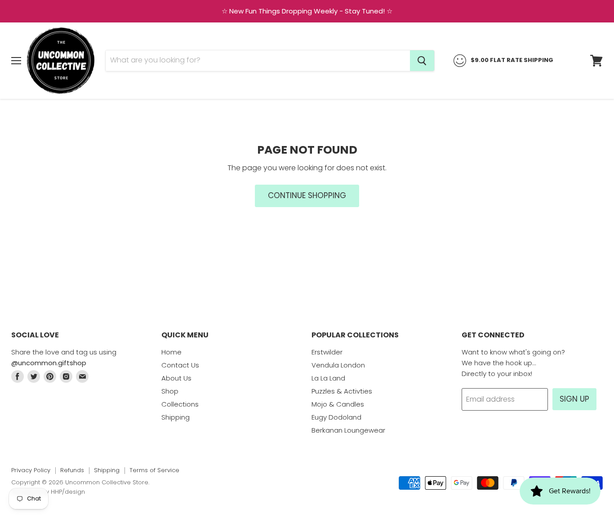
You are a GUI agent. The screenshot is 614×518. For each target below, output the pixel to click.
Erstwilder (327, 352)
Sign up (574, 399)
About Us (176, 378)
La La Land (328, 378)
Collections (180, 404)
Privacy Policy (30, 470)
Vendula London (338, 365)
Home (171, 352)
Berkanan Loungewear (348, 430)
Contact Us (180, 365)
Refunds (72, 470)
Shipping (175, 417)
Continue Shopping (307, 195)
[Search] (422, 60)
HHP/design (68, 491)
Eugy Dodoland (336, 417)
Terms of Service (154, 470)
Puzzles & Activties (341, 391)
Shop (169, 391)
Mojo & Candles (337, 404)
